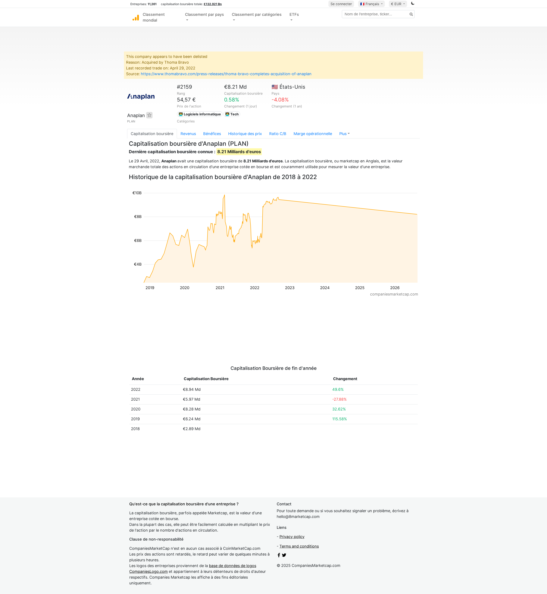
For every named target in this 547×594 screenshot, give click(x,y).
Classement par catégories (257, 14)
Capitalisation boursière (152, 133)
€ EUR (396, 4)
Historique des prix (245, 133)
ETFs (294, 14)
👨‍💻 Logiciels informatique (200, 114)
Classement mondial (154, 17)
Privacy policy (291, 536)
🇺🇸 (288, 87)
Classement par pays (204, 14)
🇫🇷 (369, 4)
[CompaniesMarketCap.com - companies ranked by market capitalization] (135, 17)
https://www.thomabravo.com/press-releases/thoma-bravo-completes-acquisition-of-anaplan (226, 74)
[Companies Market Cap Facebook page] (279, 556)
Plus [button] (343, 133)
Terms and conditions (299, 546)
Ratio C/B (277, 133)
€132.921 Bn (213, 4)
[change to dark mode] (413, 4)
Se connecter (341, 4)
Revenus (188, 133)
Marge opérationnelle (313, 133)
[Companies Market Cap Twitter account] (284, 556)
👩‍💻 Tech (232, 114)
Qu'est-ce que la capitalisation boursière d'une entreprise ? (183, 504)
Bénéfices (212, 133)
